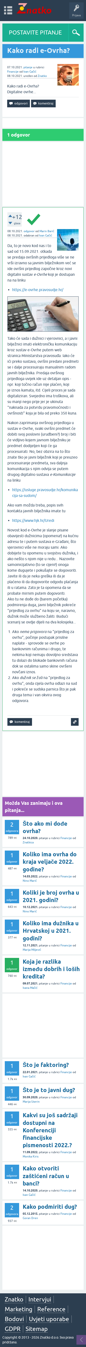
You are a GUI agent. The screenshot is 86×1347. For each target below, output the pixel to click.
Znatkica (28, 842)
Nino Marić (30, 880)
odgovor (29, 231)
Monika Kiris (30, 1156)
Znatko (42, 76)
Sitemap (37, 1328)
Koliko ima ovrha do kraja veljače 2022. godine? (50, 862)
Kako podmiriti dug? (50, 1206)
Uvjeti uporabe (49, 1319)
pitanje (27, 67)
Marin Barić (46, 231)
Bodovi (14, 1319)
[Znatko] (34, 8)
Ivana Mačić (30, 988)
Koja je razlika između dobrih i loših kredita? (51, 969)
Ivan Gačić (29, 71)
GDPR (13, 1328)
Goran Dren (30, 1218)
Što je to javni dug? (49, 1090)
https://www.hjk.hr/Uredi (33, 520)
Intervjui (39, 1299)
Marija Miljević (32, 949)
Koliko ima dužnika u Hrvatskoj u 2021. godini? (51, 931)
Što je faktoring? (46, 1064)
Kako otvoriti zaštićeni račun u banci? (46, 1176)
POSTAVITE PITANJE (35, 32)
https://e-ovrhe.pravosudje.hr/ (37, 290)
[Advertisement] (43, 174)
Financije (13, 71)
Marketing (18, 1309)
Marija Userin (31, 1101)
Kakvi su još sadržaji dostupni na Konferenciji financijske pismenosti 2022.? (50, 1130)
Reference (51, 1309)
